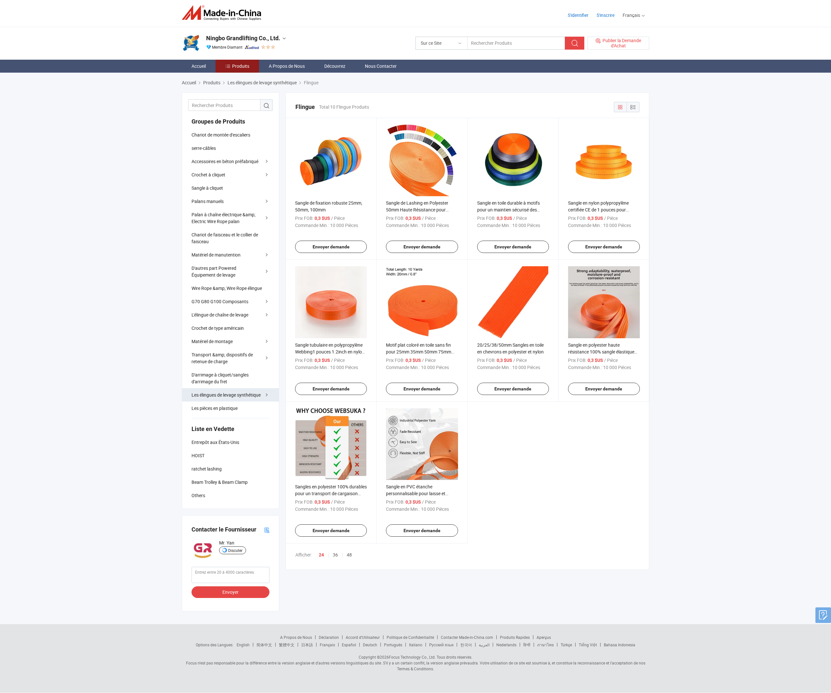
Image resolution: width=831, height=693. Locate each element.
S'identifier (578, 15)
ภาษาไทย (545, 644)
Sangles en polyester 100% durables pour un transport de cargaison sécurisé (331, 493)
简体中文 (264, 644)
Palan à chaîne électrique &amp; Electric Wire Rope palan (223, 217)
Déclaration (329, 637)
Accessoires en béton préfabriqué (225, 161)
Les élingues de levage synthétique (226, 395)
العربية (484, 644)
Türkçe (566, 644)
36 (335, 555)
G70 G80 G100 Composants (220, 301)
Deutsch (370, 644)
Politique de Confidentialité (410, 637)
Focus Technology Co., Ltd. (412, 657)
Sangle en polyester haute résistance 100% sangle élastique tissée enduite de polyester (601, 352)
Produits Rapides (515, 637)
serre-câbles (204, 148)
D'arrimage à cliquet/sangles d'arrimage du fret (220, 378)
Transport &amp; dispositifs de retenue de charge (222, 358)
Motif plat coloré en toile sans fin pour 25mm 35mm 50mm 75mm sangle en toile (418, 352)
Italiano (415, 644)
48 (349, 555)
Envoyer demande (331, 246)
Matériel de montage (212, 341)
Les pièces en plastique (215, 408)
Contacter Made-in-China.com (467, 637)
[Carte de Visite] (266, 529)
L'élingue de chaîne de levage (220, 315)
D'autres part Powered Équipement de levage (214, 271)
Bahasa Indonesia (619, 644)
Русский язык (441, 644)
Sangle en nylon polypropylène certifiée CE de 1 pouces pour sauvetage (598, 210)
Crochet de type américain (218, 328)
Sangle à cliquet (207, 188)
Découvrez (334, 66)
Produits (240, 66)
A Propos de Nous (287, 66)
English (243, 644)
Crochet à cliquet (208, 175)
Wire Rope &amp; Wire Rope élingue (227, 288)
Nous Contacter (381, 66)
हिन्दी (526, 644)
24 (321, 554)
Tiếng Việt (588, 644)
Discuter (235, 550)
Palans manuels (208, 201)
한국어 (466, 644)
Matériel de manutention (216, 255)
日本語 (307, 644)
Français (327, 644)
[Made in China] (223, 12)
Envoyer (230, 592)
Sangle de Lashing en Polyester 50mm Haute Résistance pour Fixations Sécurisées (417, 210)
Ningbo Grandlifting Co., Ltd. (243, 38)
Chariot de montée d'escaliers (221, 135)
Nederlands (506, 644)
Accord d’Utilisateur (363, 637)
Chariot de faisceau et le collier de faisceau (225, 238)
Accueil (199, 66)
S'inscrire (605, 15)
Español (349, 644)
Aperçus (544, 637)
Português (393, 644)
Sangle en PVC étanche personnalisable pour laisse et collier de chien (415, 493)
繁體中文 (286, 644)
